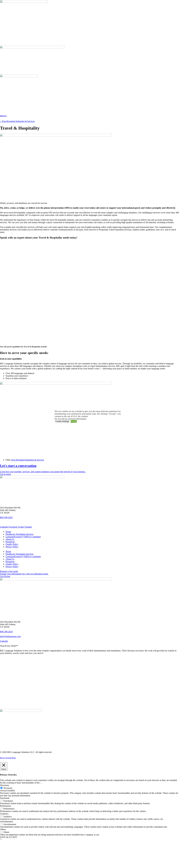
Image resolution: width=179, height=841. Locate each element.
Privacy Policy (12, 547)
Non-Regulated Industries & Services (27, 460)
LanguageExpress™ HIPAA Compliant (23, 536)
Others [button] (3, 829)
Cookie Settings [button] (62, 421)
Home (8, 531)
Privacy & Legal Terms (8, 758)
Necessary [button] (4, 785)
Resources (10, 542)
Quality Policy (12, 544)
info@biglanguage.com (10, 636)
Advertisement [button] (6, 821)
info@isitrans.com (8, 522)
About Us (10, 539)
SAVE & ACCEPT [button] (8, 837)
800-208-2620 (6, 517)
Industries (3, 116)
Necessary (7, 788)
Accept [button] (74, 421)
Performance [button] (5, 806)
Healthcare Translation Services (19, 534)
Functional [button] (4, 798)
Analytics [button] (4, 814)
